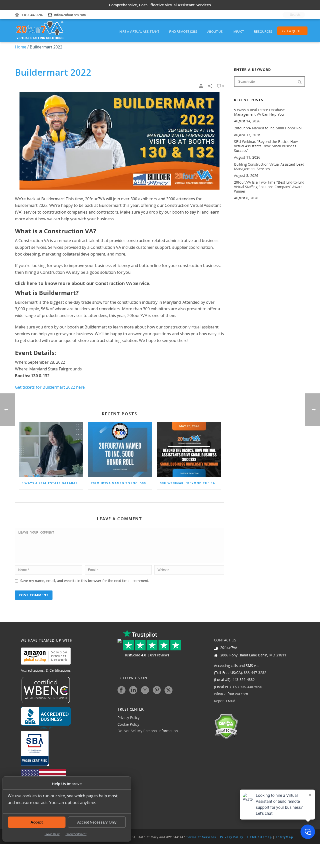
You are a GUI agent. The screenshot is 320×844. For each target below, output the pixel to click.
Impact (238, 31)
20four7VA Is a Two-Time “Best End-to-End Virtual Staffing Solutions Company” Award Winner (269, 187)
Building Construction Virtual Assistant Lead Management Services (269, 166)
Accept (36, 822)
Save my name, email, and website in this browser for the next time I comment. (84, 580)
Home (20, 47)
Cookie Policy (52, 834)
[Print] (201, 85)
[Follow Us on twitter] (168, 690)
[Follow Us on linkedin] (133, 690)
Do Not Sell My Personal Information (148, 730)
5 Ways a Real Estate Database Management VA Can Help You (52, 483)
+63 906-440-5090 (247, 686)
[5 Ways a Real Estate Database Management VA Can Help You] (51, 449)
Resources (263, 31)
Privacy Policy (129, 717)
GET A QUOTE (292, 31)
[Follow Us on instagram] (145, 690)
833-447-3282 (255, 672)
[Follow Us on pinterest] (157, 690)
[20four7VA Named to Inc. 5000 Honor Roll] (120, 449)
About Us (215, 31)
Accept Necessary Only (96, 822)
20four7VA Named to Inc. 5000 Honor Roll (121, 483)
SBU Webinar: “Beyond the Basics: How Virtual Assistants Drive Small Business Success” (190, 483)
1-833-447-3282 (32, 14)
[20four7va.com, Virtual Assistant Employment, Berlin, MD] (46, 718)
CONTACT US (225, 640)
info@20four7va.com (70, 14)
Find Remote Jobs (183, 31)
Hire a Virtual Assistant (139, 31)
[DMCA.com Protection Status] (226, 726)
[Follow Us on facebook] (122, 690)
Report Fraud (224, 700)
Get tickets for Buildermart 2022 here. (50, 387)
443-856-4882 (243, 679)
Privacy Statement (76, 834)
